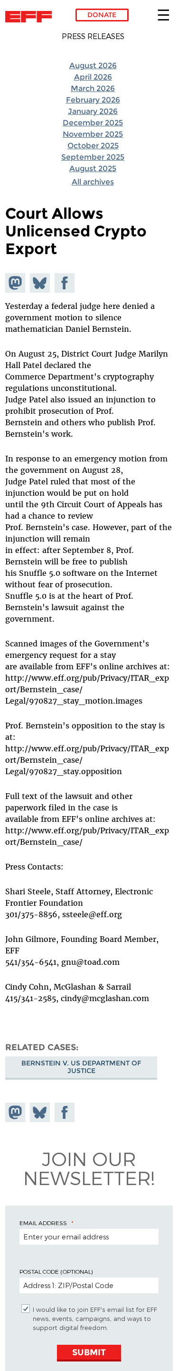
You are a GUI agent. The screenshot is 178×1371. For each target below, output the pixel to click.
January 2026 (93, 111)
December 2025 (93, 122)
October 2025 (93, 145)
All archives (93, 181)
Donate (101, 15)
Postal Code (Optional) (56, 1271)
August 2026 (93, 65)
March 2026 (93, 88)
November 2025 (93, 134)
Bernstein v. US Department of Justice (81, 1067)
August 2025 (92, 168)
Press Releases (93, 36)
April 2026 (93, 77)
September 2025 (92, 157)
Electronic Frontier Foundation (31, 16)
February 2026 (93, 99)
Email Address (43, 1222)
